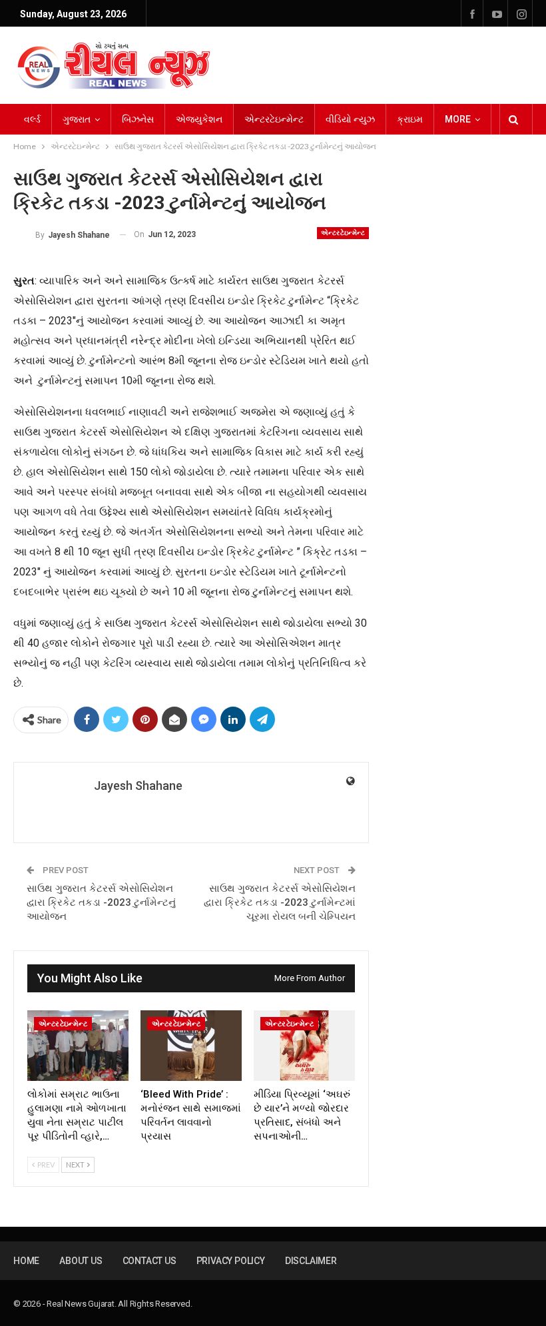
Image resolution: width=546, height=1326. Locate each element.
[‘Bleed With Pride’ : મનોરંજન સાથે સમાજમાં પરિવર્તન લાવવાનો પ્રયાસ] (191, 1045)
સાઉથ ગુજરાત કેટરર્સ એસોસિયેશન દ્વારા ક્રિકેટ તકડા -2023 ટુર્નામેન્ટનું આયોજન (101, 902)
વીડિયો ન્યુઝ (350, 119)
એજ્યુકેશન (199, 119)
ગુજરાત (77, 119)
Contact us (149, 1260)
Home (26, 1260)
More (458, 119)
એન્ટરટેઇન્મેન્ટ (274, 119)
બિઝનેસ (138, 119)
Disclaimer (311, 1260)
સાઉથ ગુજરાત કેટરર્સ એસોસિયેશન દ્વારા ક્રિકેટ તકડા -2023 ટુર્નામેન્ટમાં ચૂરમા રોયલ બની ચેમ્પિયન (280, 902)
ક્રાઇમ (410, 119)
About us (80, 1260)
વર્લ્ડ (32, 119)
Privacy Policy (230, 1260)
